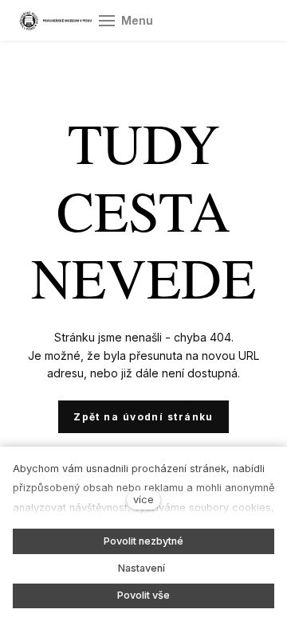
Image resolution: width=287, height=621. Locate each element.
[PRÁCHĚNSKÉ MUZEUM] (55, 20)
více (143, 500)
